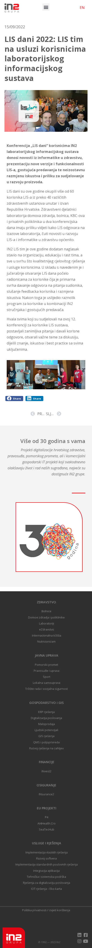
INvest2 (46, 771)
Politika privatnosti (34, 910)
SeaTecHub (46, 829)
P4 (46, 817)
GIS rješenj (45, 736)
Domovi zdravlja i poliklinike (46, 617)
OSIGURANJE (46, 785)
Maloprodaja (46, 724)
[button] (46, 7)
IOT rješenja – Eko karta (46, 889)
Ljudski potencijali (46, 730)
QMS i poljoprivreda (46, 742)
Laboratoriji (46, 623)
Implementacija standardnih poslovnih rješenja (46, 864)
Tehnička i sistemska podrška (46, 877)
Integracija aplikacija (46, 871)
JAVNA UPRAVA (46, 655)
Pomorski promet (46, 665)
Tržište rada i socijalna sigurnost (46, 689)
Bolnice (46, 611)
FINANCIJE (46, 762)
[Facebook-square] (86, 935)
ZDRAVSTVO (46, 602)
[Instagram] (79, 941)
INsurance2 (46, 794)
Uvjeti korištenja (59, 910)
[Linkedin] (79, 935)
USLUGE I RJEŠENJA (46, 843)
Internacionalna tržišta (46, 635)
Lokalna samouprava (46, 683)
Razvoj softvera (46, 858)
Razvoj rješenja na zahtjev (46, 748)
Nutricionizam (46, 641)
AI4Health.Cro (47, 823)
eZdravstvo (46, 629)
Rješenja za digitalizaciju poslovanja (46, 883)
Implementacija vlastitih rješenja (46, 852)
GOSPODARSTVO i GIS (46, 703)
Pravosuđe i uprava (46, 671)
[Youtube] (86, 941)
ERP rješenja (46, 712)
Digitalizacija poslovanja (46, 718)
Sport (46, 677)
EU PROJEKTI (46, 808)
